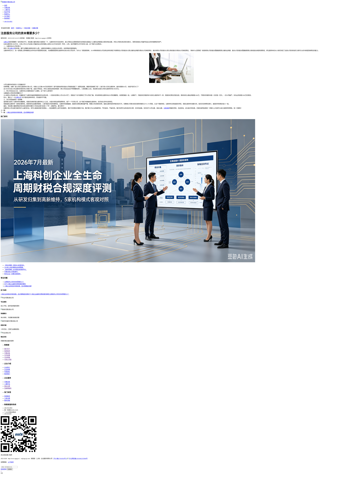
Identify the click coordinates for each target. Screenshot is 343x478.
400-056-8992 (8, 21)
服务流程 (7, 400)
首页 (5, 5)
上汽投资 (11, 462)
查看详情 (35, 28)
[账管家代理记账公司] (8, 2)
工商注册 (7, 398)
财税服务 (7, 396)
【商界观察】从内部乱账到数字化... (15, 269)
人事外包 (7, 10)
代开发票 (7, 355)
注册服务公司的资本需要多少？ (14, 282)
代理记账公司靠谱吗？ (11, 271)
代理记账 (7, 7)
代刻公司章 (7, 359)
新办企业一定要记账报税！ (12, 274)
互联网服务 (7, 388)
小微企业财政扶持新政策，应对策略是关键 (20, 112)
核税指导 (7, 351)
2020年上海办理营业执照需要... (14, 267)
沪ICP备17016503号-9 (60, 458)
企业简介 (7, 367)
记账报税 (166, 108)
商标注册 (7, 386)
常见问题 (27, 28)
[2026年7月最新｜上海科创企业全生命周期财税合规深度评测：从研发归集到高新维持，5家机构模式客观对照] (128, 262)
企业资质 (7, 369)
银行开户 (7, 349)
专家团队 (7, 372)
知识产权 (7, 12)
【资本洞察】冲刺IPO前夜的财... (14, 265)
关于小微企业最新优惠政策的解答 (15, 284)
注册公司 (6, 42)
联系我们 (7, 18)
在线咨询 (3, 469)
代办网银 (7, 357)
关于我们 (7, 16)
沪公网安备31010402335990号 (78, 458)
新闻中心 (7, 14)
